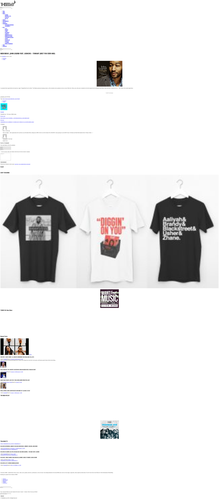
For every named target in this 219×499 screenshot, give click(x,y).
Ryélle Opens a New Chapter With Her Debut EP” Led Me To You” (15, 390)
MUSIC (4, 13)
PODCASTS (7, 41)
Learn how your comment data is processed (22, 164)
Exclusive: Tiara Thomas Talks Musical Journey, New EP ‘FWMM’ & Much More (18, 457)
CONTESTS (7, 33)
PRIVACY (5, 480)
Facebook (4, 58)
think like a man (14, 98)
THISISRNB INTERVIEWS (9, 25)
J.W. (4, 459)
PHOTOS (4, 22)
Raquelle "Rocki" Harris (7, 382)
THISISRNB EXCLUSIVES (9, 37)
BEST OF (6, 18)
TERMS (4, 481)
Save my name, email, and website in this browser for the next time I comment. (16, 151)
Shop (4, 11)
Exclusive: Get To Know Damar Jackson (9, 463)
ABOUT (4, 478)
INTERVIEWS (5, 23)
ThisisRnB (4, 56)
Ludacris (9, 98)
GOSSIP (6, 38)
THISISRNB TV (7, 26)
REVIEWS (6, 30)
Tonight (18, 98)
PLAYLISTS (7, 17)
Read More (2, 361)
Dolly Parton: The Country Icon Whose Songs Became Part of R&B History (18, 369)
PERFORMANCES (6, 21)
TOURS (6, 31)
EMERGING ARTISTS (8, 35)
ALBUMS (6, 14)
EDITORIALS (7, 32)
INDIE (4, 45)
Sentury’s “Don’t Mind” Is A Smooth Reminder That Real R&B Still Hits (17, 357)
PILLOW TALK (7, 40)
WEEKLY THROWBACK (9, 43)
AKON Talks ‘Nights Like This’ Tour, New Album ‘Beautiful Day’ (15, 380)
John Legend (5, 98)
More (4, 27)
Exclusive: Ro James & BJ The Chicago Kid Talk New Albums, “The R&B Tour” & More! (19, 451)
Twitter (4, 59)
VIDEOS (4, 19)
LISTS (6, 28)
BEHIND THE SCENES (8, 36)
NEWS (4, 12)
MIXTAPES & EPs (8, 16)
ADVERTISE (5, 46)
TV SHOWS (7, 42)
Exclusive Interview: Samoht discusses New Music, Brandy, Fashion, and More (18, 446)
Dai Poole (5, 448)
